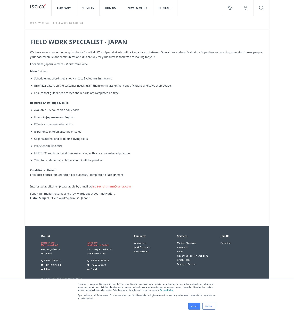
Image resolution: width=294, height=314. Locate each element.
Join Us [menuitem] (224, 236)
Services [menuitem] (88, 8)
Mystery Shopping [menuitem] (186, 243)
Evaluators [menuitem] (225, 243)
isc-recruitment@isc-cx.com (111, 186)
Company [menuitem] (64, 8)
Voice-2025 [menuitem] (182, 247)
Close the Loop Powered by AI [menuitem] (192, 255)
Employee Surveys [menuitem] (186, 264)
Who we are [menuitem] (140, 243)
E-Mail (47, 269)
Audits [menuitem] (180, 251)
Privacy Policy (166, 290)
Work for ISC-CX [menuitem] (142, 247)
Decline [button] (209, 306)
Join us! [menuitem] (111, 8)
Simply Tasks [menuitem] (184, 259)
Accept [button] (194, 306)
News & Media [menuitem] (138, 8)
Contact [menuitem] (165, 8)
